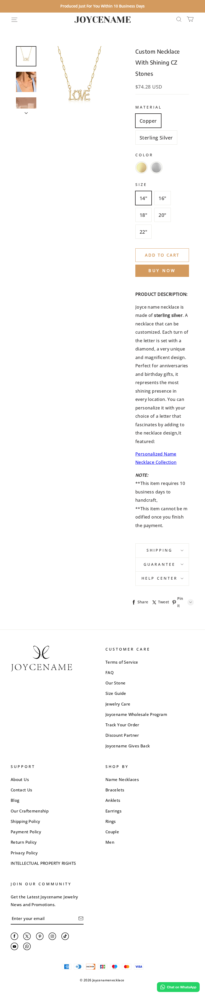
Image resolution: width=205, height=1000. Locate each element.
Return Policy (24, 842)
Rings (110, 821)
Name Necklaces (122, 779)
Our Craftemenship (30, 811)
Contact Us (21, 789)
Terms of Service (121, 662)
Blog (15, 800)
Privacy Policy (24, 852)
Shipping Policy (25, 821)
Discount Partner (122, 735)
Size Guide (115, 693)
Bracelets (114, 789)
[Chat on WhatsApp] (178, 987)
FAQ (109, 672)
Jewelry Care (117, 704)
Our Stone (115, 683)
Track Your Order (122, 724)
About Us (20, 779)
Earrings (113, 811)
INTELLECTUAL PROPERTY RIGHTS (43, 863)
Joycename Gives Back (127, 745)
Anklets (112, 800)
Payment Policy (26, 831)
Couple (112, 831)
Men (109, 842)
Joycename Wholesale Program (136, 714)
